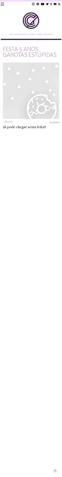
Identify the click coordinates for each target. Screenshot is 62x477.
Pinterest (37, 4)
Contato (55, 4)
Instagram (33, 4)
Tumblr (51, 4)
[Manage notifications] (55, 470)
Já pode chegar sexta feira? (24, 127)
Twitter (47, 4)
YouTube (42, 4)
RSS (59, 4)
